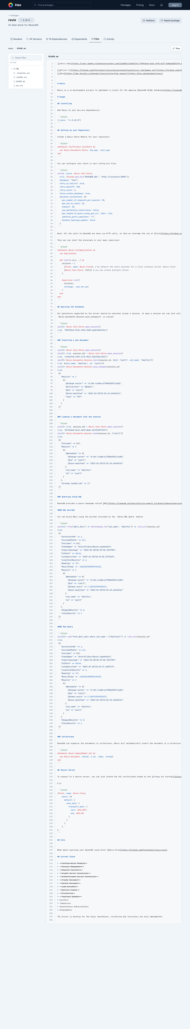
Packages (126, 5)
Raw (178, 48)
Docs (152, 5)
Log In (175, 5)
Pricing (140, 5)
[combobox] (61, 5)
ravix (12, 20)
